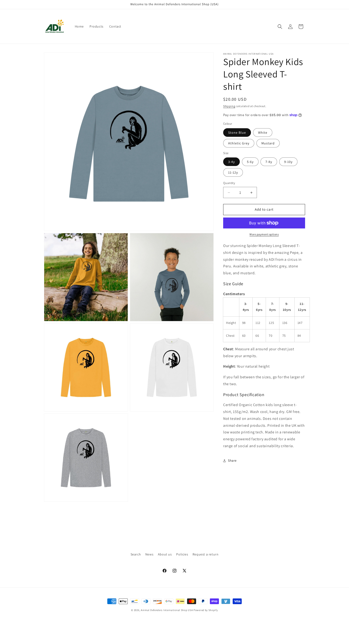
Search (136, 554)
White (262, 132)
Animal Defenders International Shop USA (167, 610)
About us (165, 554)
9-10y (288, 162)
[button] (280, 26)
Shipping (229, 106)
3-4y (231, 162)
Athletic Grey (238, 143)
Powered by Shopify (205, 610)
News (149, 554)
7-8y (268, 162)
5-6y (250, 162)
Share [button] (232, 460)
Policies (182, 554)
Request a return (206, 554)
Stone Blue (237, 132)
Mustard (268, 143)
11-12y (233, 173)
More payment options (264, 234)
